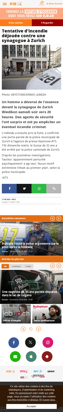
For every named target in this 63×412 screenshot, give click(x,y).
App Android (47, 356)
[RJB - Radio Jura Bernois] (10, 371)
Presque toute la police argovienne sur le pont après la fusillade (30, 245)
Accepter (31, 406)
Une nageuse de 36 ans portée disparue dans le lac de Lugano (29, 293)
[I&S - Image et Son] (24, 377)
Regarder (47, 22)
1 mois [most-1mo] (28, 266)
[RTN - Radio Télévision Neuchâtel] (24, 371)
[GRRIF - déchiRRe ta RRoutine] (51, 371)
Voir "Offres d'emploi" (16, 313)
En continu (17, 22)
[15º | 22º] (41, 0)
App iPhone (31, 356)
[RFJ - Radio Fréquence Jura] (37, 371)
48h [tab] (5, 266)
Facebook (13, 342)
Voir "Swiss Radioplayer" (46, 313)
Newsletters (15, 356)
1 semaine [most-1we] (16, 266)
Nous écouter (55, 3)
